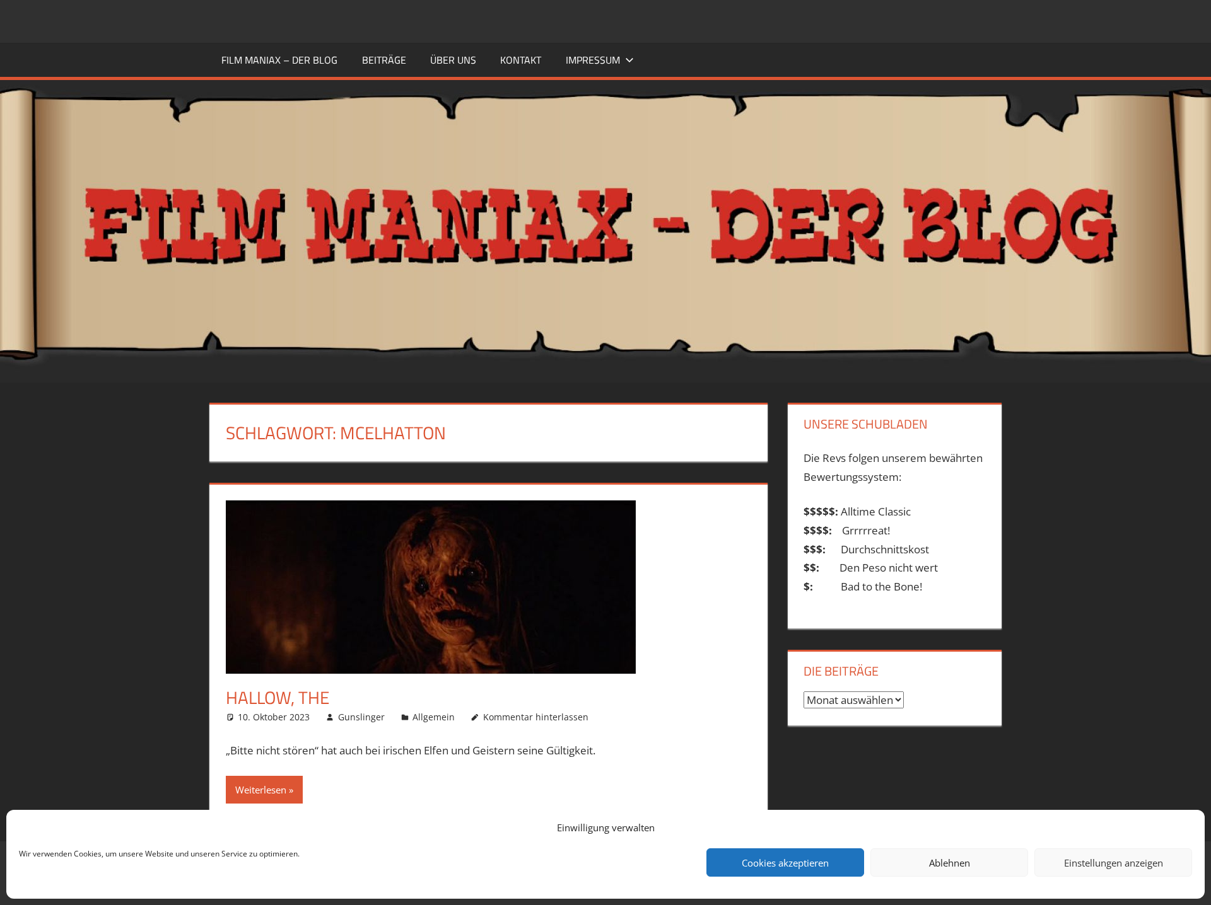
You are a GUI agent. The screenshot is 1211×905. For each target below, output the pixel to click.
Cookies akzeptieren (785, 862)
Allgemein (433, 717)
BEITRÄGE (384, 59)
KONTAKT (520, 59)
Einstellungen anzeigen (1113, 862)
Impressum (593, 59)
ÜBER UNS (453, 59)
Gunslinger (361, 717)
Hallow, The (277, 697)
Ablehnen (949, 862)
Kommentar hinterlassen (535, 717)
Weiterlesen (260, 789)
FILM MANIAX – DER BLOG (279, 59)
